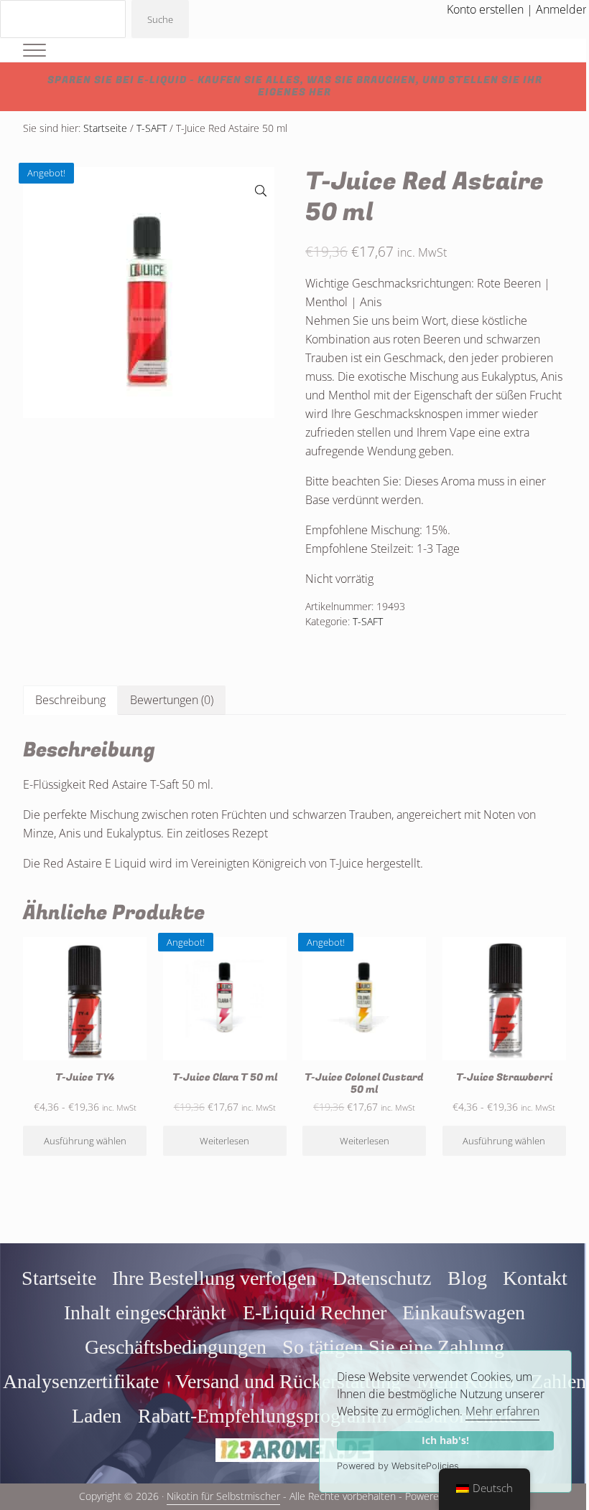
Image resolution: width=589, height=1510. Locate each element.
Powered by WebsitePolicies (398, 1466)
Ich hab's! (445, 1440)
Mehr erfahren (502, 1411)
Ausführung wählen (85, 1140)
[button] (260, 190)
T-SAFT (151, 128)
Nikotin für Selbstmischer (223, 1496)
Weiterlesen (224, 1140)
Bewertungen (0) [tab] (171, 700)
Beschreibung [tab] (70, 700)
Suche (160, 19)
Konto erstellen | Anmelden (518, 9)
